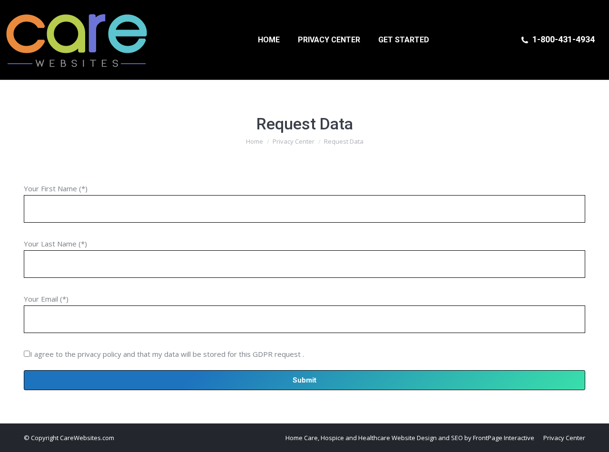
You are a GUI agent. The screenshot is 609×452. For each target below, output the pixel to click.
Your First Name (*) (56, 188)
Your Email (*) (46, 299)
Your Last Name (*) (55, 243)
